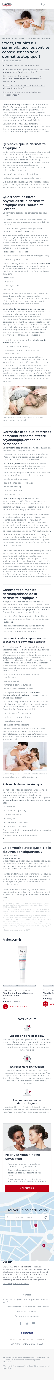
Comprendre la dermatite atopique (20, 835)
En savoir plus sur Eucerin (16, 1283)
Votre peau (7, 39)
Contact (27, 1295)
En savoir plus (27, 1050)
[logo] (7, 4)
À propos (40, 1339)
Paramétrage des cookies (27, 1316)
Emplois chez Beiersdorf (21, 1339)
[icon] (45, 1217)
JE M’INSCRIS (27, 1188)
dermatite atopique (15, 152)
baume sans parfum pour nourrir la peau (28, 704)
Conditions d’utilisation (27, 1311)
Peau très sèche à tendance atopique (33, 39)
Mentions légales (13, 1306)
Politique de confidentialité (36, 1306)
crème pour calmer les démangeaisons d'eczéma (20, 653)
